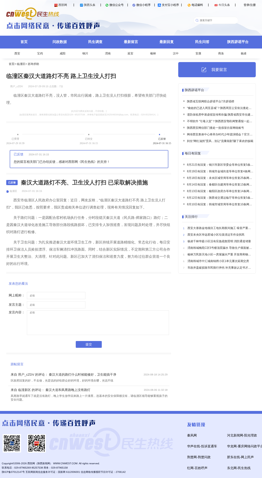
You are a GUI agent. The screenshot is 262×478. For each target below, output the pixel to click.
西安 (17, 53)
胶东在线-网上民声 (240, 457)
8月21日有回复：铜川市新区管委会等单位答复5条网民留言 (224, 164)
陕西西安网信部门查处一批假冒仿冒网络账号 (215, 127)
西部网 (62, 4)
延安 (130, 53)
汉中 (176, 53)
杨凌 (243, 53)
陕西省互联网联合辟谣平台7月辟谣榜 (210, 101)
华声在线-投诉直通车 (202, 446)
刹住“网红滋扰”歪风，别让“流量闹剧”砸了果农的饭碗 (220, 141)
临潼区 (21, 63)
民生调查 (95, 42)
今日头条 (224, 4)
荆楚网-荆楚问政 (199, 457)
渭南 (108, 53)
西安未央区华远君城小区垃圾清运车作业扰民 (216, 234)
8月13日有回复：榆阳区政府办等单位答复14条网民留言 (222, 191)
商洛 (221, 53)
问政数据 (60, 42)
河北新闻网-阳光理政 (242, 435)
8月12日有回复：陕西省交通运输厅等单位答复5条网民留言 (224, 197)
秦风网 (192, 435)
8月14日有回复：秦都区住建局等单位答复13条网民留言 (222, 184)
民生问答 (202, 42)
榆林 (153, 53)
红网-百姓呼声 (197, 468)
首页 (24, 42)
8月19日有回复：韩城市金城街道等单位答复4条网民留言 (223, 171)
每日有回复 (193, 153)
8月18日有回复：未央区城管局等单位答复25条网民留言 (222, 177)
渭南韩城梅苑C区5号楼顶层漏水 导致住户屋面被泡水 (221, 247)
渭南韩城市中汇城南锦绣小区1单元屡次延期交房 (218, 261)
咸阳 (62, 53)
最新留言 (131, 42)
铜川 (85, 53)
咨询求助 (33, 63)
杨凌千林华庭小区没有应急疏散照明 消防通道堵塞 (219, 241)
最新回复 (167, 42)
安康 (198, 53)
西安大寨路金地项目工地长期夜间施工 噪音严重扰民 (220, 228)
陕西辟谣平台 (238, 42)
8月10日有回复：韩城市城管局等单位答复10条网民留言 (222, 204)
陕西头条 (89, 4)
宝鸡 (40, 53)
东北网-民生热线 (239, 468)
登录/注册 (250, 4)
